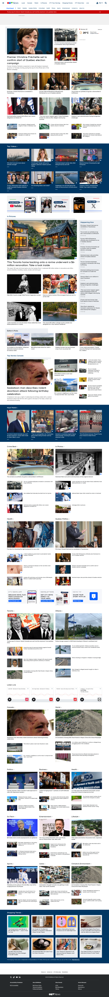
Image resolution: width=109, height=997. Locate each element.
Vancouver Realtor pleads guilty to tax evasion (95, 395)
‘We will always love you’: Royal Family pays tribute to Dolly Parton (91, 434)
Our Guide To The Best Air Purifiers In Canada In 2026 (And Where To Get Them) (42, 930)
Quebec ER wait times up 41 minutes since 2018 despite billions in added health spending (38, 578)
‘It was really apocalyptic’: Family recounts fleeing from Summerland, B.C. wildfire (90, 349)
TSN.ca (57, 989)
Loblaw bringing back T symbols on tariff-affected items (54, 791)
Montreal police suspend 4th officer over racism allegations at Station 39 (21, 117)
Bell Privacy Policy (37, 985)
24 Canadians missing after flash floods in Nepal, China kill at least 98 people (78, 737)
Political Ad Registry (37, 989)
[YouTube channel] (17, 977)
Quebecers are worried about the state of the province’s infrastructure (66, 186)
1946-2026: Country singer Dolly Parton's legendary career (24, 295)
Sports (59, 8)
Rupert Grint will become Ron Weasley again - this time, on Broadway (58, 845)
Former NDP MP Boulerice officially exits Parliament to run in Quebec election (51, 92)
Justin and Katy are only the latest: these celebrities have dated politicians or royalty (24, 323)
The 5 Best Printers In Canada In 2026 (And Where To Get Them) (90, 952)
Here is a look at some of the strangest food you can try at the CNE (59, 295)
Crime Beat (42, 8)
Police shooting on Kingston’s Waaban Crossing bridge (86, 657)
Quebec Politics (33, 8)
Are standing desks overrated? (40, 185)
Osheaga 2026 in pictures (78, 505)
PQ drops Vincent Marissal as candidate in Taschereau (71, 549)
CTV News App (57, 972)
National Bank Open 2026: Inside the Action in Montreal (86, 493)
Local (23, 3)
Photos (53, 8)
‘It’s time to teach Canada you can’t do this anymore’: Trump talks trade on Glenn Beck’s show (17, 435)
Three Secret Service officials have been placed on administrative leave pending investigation (85, 754)
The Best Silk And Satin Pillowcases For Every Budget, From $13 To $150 (17, 953)
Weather (24, 8)
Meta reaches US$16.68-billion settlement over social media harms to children (59, 807)
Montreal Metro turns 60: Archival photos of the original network (74, 477)
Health (48, 8)
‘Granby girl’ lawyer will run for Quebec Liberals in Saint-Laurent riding (41, 164)
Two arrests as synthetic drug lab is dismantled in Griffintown (25, 477)
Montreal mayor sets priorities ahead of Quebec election (65, 63)
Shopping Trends (67, 3)
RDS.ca (80, 989)
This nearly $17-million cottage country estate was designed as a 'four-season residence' (57, 323)
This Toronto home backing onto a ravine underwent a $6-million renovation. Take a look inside (41, 264)
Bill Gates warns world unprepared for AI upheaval (22, 837)
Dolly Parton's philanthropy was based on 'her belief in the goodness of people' (60, 854)
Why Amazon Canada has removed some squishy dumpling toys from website (92, 126)
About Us (81, 8)
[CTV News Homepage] (12, 3)
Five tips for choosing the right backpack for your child (23, 549)
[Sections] (3, 2)
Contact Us (75, 8)
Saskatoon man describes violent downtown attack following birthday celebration (28, 390)
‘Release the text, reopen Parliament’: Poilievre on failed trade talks (27, 798)
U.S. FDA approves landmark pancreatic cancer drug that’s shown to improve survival (85, 791)
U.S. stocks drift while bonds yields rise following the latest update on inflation (59, 798)
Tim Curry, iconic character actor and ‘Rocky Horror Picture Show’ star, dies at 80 (52, 838)
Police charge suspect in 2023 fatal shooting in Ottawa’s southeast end (76, 641)
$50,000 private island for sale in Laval (40, 348)
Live (87, 3)
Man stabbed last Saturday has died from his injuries (37, 493)
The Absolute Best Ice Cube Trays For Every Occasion (42, 952)
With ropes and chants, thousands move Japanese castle (86, 838)
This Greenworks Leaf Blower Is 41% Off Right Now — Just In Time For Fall (18, 930)
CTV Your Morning (54, 3)
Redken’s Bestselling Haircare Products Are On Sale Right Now (66, 929)
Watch (36, 3)
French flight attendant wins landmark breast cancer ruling (91, 806)
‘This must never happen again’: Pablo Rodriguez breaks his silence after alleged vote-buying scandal (53, 118)
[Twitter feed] (11, 977)
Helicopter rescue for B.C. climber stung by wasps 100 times (95, 379)
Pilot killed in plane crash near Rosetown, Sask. (63, 374)
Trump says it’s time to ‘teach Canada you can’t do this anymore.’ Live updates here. (30, 641)
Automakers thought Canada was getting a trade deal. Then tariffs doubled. (54, 885)
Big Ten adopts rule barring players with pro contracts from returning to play (27, 901)
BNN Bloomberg (59, 987)
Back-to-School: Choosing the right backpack (90, 163)
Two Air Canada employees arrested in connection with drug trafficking (65, 43)
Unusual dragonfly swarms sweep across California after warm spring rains (92, 901)
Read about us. (76, 959)
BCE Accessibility (14, 985)
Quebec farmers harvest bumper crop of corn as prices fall (65, 348)
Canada (29, 3)
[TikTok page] (14, 977)
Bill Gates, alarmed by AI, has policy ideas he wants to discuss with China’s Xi (27, 844)
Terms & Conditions (37, 987)
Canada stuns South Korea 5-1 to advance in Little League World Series (26, 892)
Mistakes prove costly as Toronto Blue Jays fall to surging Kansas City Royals (21, 885)
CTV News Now (79, 3)
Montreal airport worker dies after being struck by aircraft (65, 163)
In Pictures (44, 3)
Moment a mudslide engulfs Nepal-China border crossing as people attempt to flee (65, 435)
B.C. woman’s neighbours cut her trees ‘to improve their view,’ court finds (65, 393)
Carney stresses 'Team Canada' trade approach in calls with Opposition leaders (22, 791)
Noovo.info (80, 985)
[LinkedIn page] (20, 977)
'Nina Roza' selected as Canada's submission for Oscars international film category (92, 135)
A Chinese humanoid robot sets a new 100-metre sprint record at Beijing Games (27, 853)
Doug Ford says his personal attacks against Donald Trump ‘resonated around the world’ (37, 648)
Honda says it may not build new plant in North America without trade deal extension (60, 892)
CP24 (56, 985)
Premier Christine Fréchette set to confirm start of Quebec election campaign (27, 60)
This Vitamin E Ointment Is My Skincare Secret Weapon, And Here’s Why (65, 953)
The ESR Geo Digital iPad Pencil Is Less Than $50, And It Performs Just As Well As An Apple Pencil (91, 930)
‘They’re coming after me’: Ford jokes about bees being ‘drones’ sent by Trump (42, 435)
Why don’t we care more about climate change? (16, 163)
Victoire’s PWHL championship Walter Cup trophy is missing (89, 186)
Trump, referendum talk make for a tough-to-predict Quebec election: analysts (17, 187)
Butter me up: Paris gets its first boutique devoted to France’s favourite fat (91, 854)
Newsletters (65, 972)
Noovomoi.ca (81, 987)
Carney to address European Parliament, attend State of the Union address (26, 807)
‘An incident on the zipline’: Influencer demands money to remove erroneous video (18, 349)
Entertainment (66, 8)
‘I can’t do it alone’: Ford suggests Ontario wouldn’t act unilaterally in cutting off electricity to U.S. (95, 362)
